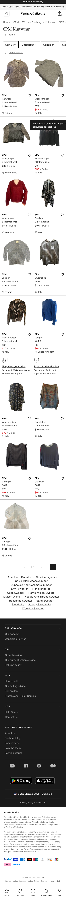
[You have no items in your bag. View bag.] (60, 13)
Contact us (11, 717)
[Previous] (25, 567)
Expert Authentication (46, 366)
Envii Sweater (19, 589)
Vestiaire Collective (18, 727)
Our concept (12, 634)
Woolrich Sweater (33, 608)
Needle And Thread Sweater (42, 597)
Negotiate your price (13, 366)
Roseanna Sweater (20, 601)
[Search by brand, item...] (6, 13)
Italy (59, 881)
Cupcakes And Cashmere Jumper (31, 585)
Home (6, 22)
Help (8, 706)
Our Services (13, 628)
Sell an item (11, 691)
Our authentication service (20, 660)
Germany (44, 881)
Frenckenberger (41, 589)
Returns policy (13, 665)
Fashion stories (13, 753)
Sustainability (13, 738)
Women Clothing (31, 22)
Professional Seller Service (20, 696)
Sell (8, 675)
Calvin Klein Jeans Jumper (31, 581)
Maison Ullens (12, 597)
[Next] (41, 567)
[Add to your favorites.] (29, 95)
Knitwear (50, 22)
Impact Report (13, 743)
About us (10, 733)
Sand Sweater (45, 601)
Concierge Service (15, 639)
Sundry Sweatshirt (39, 604)
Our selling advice (15, 686)
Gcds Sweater (15, 593)
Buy (7, 649)
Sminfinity (18, 604)
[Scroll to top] (53, 567)
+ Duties (12, 106)
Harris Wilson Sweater (41, 593)
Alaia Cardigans (45, 577)
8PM (16, 22)
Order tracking (13, 655)
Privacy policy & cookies (31, 802)
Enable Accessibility (33, 1)
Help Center (12, 712)
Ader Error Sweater (19, 577)
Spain (52, 881)
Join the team (13, 748)
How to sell (11, 681)
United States (33, 881)
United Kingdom (19, 881)
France (8, 881)
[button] (60, 13)
